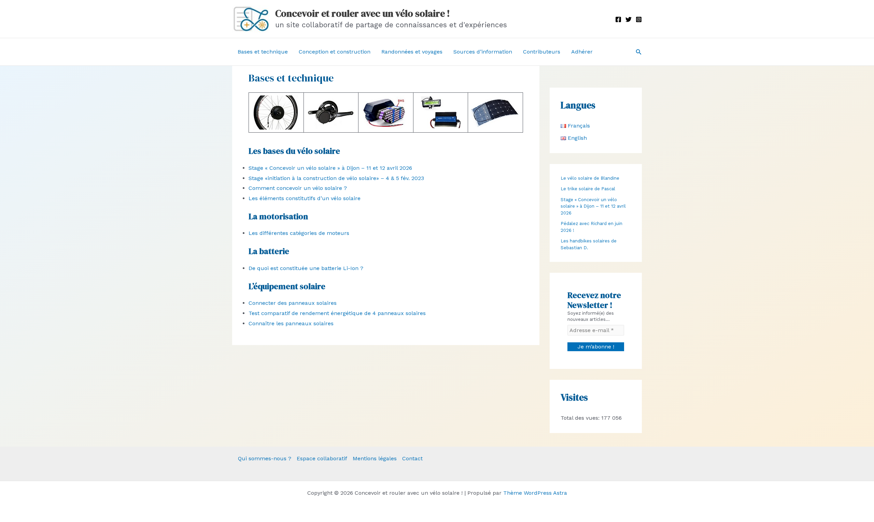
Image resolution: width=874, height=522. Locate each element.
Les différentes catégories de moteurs (299, 233)
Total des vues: (581, 418)
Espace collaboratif (322, 458)
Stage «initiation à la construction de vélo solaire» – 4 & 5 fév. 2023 (336, 178)
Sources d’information (482, 51)
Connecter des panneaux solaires (293, 303)
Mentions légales (375, 458)
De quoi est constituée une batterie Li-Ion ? (306, 268)
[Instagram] (639, 19)
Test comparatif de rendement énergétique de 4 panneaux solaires (337, 313)
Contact (412, 458)
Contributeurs (541, 51)
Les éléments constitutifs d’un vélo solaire (305, 198)
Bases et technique (263, 51)
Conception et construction (334, 51)
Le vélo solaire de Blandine (590, 178)
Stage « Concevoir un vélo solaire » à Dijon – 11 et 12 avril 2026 (330, 168)
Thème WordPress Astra (535, 493)
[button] (639, 52)
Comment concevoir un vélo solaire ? (298, 188)
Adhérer (582, 51)
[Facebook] (618, 19)
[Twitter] (628, 19)
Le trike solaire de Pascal (588, 188)
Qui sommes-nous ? (264, 458)
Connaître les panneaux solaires (291, 323)
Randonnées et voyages (411, 51)
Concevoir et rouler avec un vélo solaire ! (362, 13)
